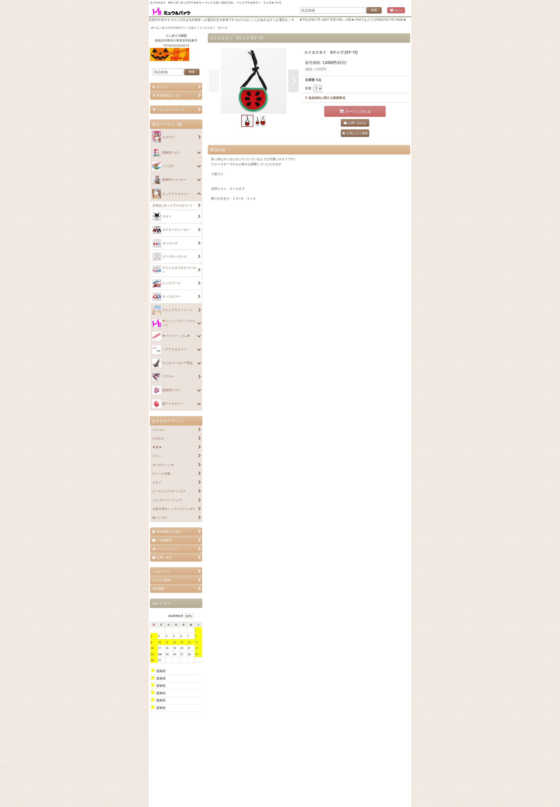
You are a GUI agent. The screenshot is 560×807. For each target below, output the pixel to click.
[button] (214, 81)
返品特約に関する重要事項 (326, 98)
